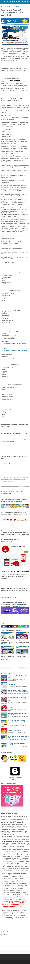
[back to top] (27, 960)
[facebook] (4, 626)
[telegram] (26, 626)
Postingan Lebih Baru (7, 667)
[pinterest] (15, 626)
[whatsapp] (20, 626)
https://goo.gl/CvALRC (18, 606)
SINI (10, 464)
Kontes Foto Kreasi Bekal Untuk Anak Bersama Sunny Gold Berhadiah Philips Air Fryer (17, 722)
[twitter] (9, 626)
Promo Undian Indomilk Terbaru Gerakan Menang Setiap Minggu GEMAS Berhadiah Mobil (17, 699)
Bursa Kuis (21, 68)
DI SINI (25, 514)
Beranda (15, 956)
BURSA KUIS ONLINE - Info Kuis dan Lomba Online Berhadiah (17, 961)
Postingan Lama (24, 667)
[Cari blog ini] (28, 2)
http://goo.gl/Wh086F (18, 501)
